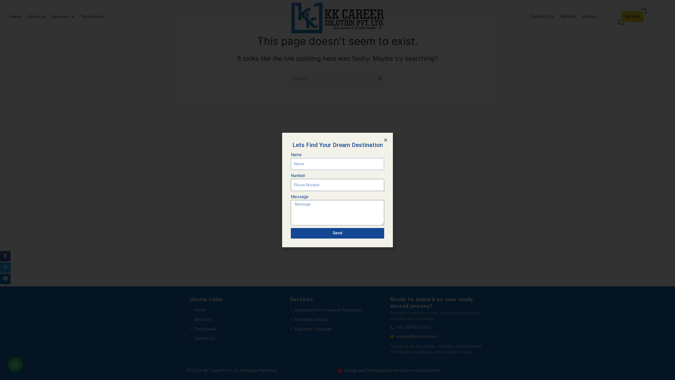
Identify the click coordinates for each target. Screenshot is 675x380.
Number (298, 175)
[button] (386, 140)
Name (296, 154)
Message (299, 196)
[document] (337, 190)
